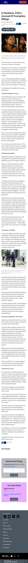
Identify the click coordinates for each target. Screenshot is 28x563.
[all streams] (26, 561)
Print (25, 23)
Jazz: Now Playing (14, 485)
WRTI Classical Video (7, 529)
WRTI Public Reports (7, 541)
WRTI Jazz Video (6, 525)
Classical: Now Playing (14, 461)
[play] (2, 561)
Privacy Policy (6, 547)
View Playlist (14, 475)
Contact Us (5, 535)
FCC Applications (6, 544)
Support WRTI (6, 538)
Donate (23, 2)
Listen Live (5, 522)
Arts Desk (5, 532)
